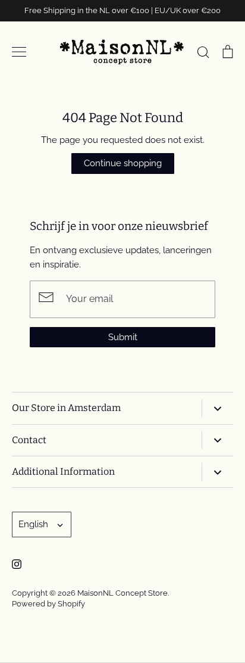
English (33, 524)
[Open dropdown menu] (217, 408)
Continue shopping (123, 163)
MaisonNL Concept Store (122, 593)
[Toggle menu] (19, 51)
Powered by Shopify (48, 603)
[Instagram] (17, 564)
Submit (122, 337)
